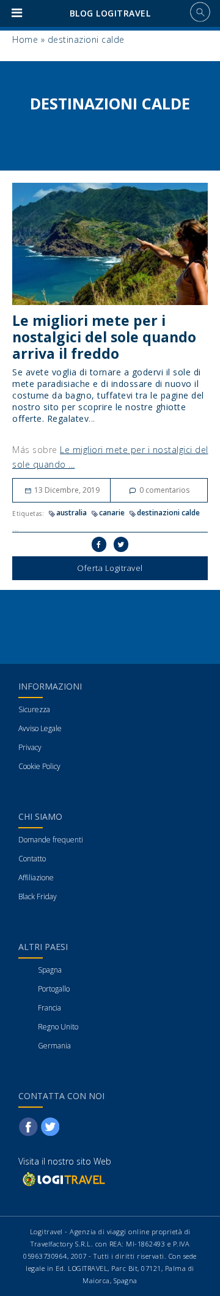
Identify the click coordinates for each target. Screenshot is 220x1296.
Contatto (32, 858)
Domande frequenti (50, 839)
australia (71, 512)
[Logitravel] (63, 1179)
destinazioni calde (168, 512)
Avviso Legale (40, 728)
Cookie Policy (39, 766)
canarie (112, 512)
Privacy (30, 747)
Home (25, 39)
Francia (49, 1008)
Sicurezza (34, 709)
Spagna (50, 970)
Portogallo (54, 989)
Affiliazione (36, 877)
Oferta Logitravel (110, 567)
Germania (54, 1045)
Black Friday (37, 896)
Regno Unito (58, 1027)
